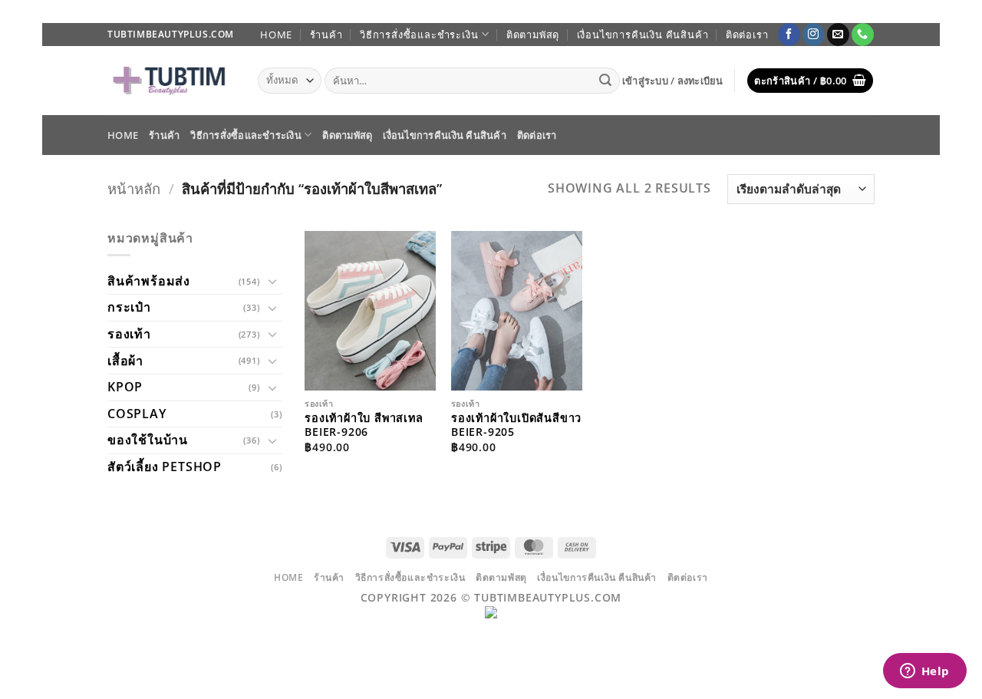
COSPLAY (136, 413)
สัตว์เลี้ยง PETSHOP (164, 466)
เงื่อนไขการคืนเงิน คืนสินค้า (643, 34)
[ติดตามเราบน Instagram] (813, 34)
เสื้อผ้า (125, 360)
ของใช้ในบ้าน (147, 439)
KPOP (125, 386)
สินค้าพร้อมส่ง (148, 280)
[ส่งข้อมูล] (606, 81)
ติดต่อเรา (747, 34)
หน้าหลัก (133, 188)
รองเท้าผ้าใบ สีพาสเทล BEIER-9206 (364, 425)
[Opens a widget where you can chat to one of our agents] (924, 672)
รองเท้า (129, 333)
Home (276, 34)
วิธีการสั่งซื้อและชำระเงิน (419, 34)
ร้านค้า (326, 34)
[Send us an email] (838, 34)
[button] (672, 80)
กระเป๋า (129, 306)
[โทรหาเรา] (863, 34)
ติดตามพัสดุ (532, 34)
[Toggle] (273, 281)
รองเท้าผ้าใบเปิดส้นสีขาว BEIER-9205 (516, 425)
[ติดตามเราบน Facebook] (789, 34)
